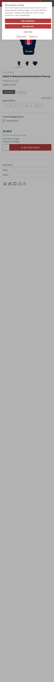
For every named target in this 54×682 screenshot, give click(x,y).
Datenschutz (21, 36)
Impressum (33, 36)
